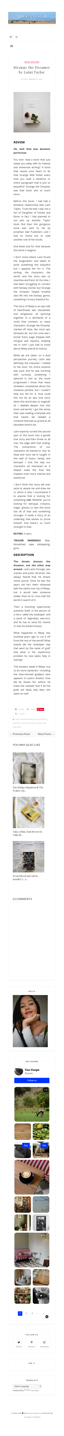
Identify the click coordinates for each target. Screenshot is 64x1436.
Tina (26, 79)
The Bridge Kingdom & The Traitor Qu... (28, 789)
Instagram (44, 1347)
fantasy (16, 723)
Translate (34, 1390)
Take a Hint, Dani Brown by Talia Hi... (27, 833)
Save (41, 709)
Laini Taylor (27, 723)
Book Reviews (40, 719)
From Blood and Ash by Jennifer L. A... (25, 877)
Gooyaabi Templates (32, 1417)
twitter (19, 1347)
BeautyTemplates (33, 1413)
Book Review (32, 62)
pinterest (31, 1347)
